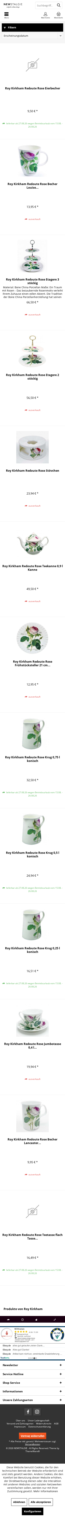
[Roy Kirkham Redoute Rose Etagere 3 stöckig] (32, 256)
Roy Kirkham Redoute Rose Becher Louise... (32, 185)
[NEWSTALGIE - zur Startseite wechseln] (16, 5)
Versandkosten (32, 1444)
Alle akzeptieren (41, 1502)
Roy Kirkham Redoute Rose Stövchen (32, 471)
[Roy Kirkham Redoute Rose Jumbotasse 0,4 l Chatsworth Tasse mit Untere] (32, 1020)
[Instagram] (37, 1411)
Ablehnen (19, 1502)
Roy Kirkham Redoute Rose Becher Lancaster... (32, 1141)
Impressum (20, 1426)
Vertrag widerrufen (32, 1436)
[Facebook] (28, 1411)
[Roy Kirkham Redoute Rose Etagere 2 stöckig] (32, 351)
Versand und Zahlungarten (20, 1423)
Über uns (20, 1420)
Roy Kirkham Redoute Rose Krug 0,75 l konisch (32, 759)
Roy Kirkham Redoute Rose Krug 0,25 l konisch (32, 950)
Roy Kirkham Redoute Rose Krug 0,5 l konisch (32, 854)
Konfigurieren (32, 1511)
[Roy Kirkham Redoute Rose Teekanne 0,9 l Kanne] (32, 543)
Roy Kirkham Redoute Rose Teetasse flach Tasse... (32, 1236)
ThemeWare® (32, 1451)
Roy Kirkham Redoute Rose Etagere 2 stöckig (32, 376)
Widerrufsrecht (43, 1423)
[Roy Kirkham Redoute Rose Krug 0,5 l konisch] (32, 829)
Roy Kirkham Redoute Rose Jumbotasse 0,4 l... (32, 1045)
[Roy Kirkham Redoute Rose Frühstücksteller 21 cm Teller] (32, 638)
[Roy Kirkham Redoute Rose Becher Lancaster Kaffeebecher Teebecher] (32, 1116)
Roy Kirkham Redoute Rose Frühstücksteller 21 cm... (32, 663)
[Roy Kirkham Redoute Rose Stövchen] (32, 447)
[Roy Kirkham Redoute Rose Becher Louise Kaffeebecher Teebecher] (32, 160)
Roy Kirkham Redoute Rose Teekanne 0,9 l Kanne (32, 567)
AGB (56, 1423)
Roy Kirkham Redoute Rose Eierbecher (32, 88)
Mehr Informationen (45, 1491)
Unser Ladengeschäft (38, 1420)
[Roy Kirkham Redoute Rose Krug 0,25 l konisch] (32, 925)
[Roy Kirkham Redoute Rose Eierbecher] (32, 65)
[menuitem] (58, 15)
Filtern (11, 27)
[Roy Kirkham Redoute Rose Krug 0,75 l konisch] (32, 734)
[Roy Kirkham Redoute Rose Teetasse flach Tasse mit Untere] (32, 1211)
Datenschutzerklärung (39, 1426)
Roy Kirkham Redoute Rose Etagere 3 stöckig (32, 281)
